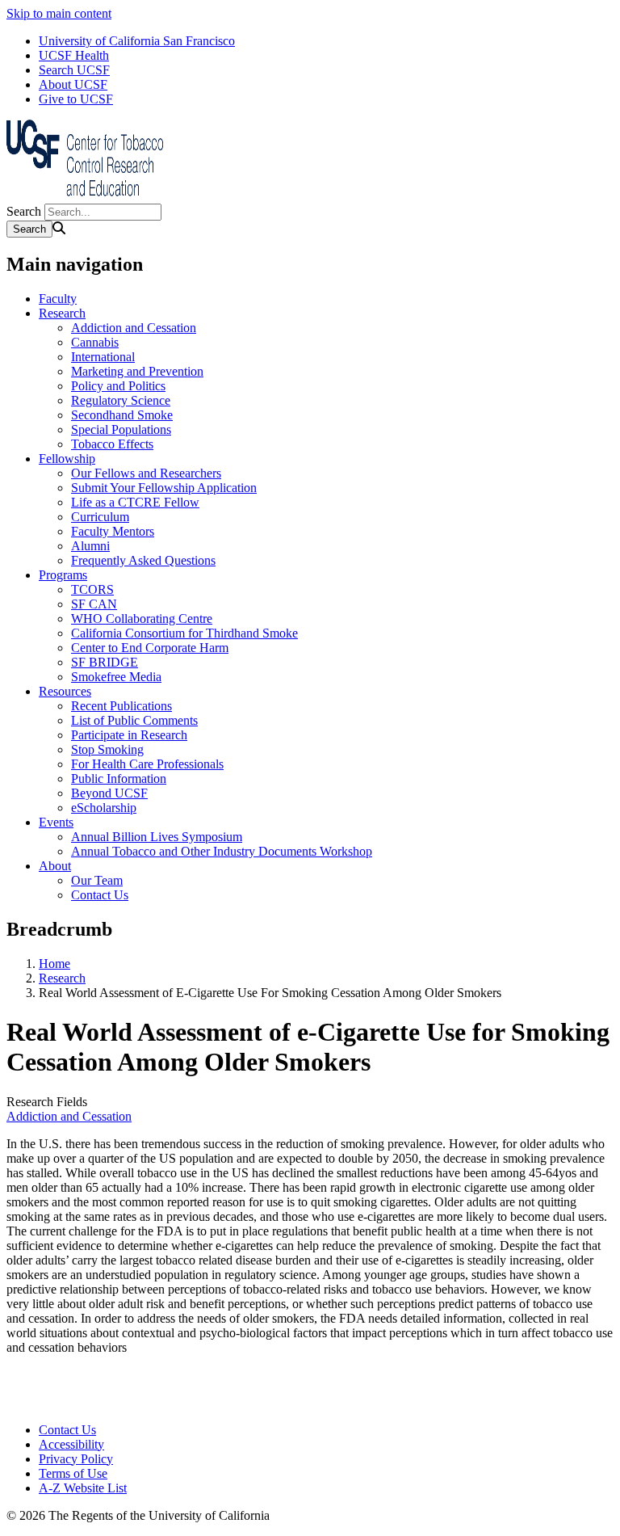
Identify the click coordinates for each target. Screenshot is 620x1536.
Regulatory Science (120, 400)
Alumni (90, 546)
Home (54, 963)
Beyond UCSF (109, 793)
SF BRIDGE (104, 662)
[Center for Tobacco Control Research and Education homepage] (87, 196)
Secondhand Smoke (122, 415)
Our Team (97, 880)
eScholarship (103, 807)
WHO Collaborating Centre (141, 618)
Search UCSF (74, 70)
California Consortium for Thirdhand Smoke (184, 633)
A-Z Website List (83, 1488)
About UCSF (73, 84)
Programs (63, 575)
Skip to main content (58, 13)
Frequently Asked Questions (143, 560)
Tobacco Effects (112, 444)
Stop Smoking (107, 749)
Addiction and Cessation (133, 328)
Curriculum (100, 517)
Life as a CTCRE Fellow (135, 502)
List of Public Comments (134, 720)
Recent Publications (121, 706)
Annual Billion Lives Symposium (156, 837)
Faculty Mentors (112, 531)
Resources (65, 691)
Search (23, 211)
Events (56, 822)
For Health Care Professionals (147, 764)
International (103, 357)
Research (62, 313)
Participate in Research (129, 735)
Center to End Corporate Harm (149, 647)
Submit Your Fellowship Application (164, 487)
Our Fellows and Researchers (146, 473)
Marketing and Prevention (137, 371)
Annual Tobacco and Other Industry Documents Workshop (221, 851)
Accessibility (71, 1444)
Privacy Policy (76, 1459)
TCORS (92, 589)
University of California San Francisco (137, 41)
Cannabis (95, 342)
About (55, 866)
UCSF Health (74, 55)
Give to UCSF (76, 99)
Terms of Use (73, 1473)
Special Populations (121, 429)
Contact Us (99, 895)
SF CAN (94, 604)
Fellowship (67, 458)
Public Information (118, 778)
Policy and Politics (118, 386)
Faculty (58, 298)
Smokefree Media (116, 677)
